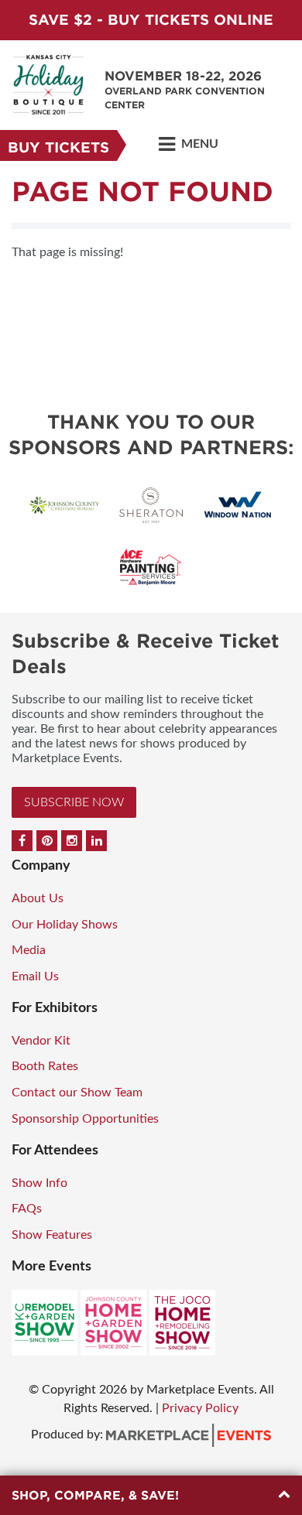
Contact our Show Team (77, 1092)
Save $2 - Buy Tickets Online (151, 20)
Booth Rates (45, 1066)
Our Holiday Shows (65, 924)
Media (29, 950)
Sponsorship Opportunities (85, 1119)
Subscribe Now (74, 802)
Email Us (35, 976)
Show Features (52, 1235)
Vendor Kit (41, 1041)
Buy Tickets (58, 147)
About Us (37, 898)
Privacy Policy (200, 1408)
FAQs (27, 1208)
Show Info (39, 1183)
